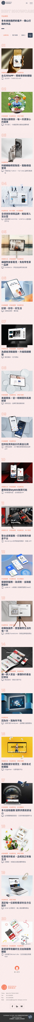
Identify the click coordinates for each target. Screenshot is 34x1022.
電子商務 (15, 35)
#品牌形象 (20, 259)
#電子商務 (20, 395)
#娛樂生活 (4, 259)
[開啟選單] (31, 3)
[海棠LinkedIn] (17, 1006)
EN (26, 3)
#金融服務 (4, 441)
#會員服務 (12, 259)
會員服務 (24, 35)
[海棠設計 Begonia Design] (6, 3)
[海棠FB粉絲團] (12, 1006)
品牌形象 (6, 35)
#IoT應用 (28, 530)
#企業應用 (20, 579)
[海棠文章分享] (21, 1006)
